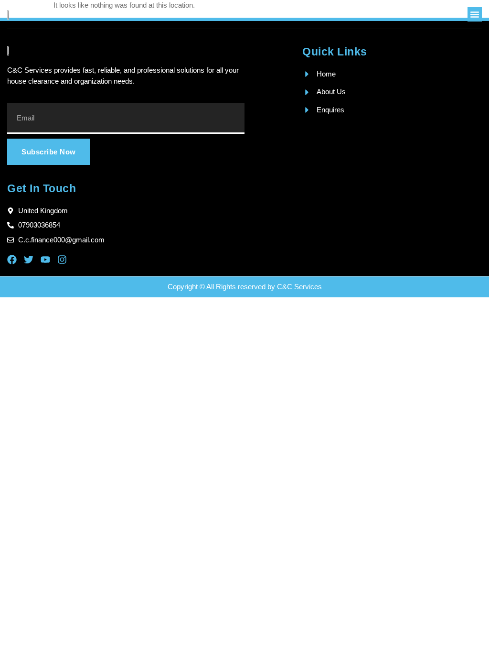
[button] (475, 14)
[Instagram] (62, 259)
